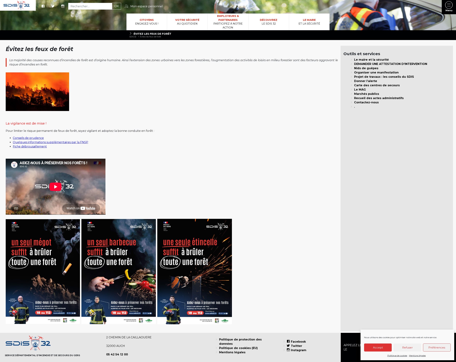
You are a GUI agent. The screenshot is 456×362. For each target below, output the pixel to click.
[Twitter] (53, 6)
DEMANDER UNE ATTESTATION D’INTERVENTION (390, 64)
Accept (378, 347)
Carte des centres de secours (377, 85)
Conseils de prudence (28, 138)
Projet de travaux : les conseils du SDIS (384, 76)
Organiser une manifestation (376, 72)
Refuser (407, 347)
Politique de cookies (397, 355)
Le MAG (360, 89)
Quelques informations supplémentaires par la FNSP (50, 142)
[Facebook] (43, 6)
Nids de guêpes (366, 68)
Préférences (436, 347)
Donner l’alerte (365, 81)
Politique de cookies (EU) (238, 348)
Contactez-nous (366, 102)
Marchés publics (366, 94)
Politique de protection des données (240, 341)
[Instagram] (63, 6)
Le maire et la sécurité (371, 59)
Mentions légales (417, 355)
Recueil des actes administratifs (379, 98)
